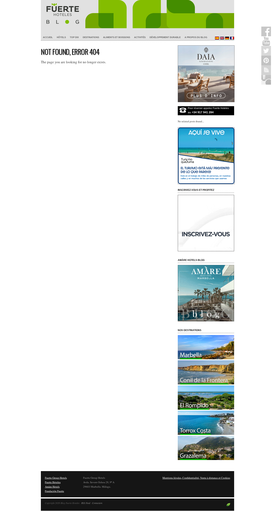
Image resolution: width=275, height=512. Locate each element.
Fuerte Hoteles (53, 482)
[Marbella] (206, 358)
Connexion (97, 503)
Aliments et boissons (116, 37)
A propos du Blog (196, 37)
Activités (140, 37)
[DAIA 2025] (206, 73)
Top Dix (74, 37)
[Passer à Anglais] (221, 38)
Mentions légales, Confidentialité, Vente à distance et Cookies (196, 478)
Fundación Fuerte (54, 491)
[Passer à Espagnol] (216, 38)
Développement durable (165, 37)
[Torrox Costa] (206, 434)
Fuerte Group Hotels (56, 478)
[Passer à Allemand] (226, 38)
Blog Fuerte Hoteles (137, 14)
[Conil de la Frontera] (206, 383)
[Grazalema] (206, 459)
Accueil (48, 37)
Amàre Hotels (52, 486)
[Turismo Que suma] (206, 155)
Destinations (91, 37)
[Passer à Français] (231, 38)
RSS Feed (85, 503)
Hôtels (61, 37)
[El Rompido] (206, 408)
